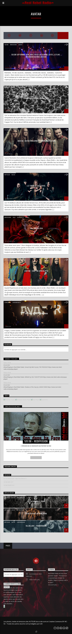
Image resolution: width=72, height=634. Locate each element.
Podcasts (20, 217)
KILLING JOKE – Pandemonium (36, 525)
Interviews (8, 130)
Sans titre (7, 363)
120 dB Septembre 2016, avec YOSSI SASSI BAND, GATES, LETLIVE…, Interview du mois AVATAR (36, 56)
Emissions (13, 45)
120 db (6, 45)
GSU (14, 217)
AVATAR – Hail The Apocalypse (36, 271)
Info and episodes (36, 458)
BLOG (13, 87)
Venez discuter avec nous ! (12, 406)
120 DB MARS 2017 (8, 482)
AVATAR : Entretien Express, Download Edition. (36, 141)
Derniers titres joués (11, 359)
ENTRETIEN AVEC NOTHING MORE (36, 513)
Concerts (7, 302)
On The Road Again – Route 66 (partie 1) (15, 479)
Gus (6, 152)
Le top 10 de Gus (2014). (36, 186)
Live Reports (21, 87)
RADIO (20, 45)
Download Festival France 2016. (36, 98)
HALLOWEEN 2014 (36, 228)
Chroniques (21, 260)
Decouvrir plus (52, 585)
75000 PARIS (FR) (34, 580)
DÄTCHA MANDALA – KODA (36, 501)
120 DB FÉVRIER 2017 (9, 485)
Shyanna (7, 67)
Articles (7, 87)
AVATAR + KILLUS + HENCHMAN (36, 313)
